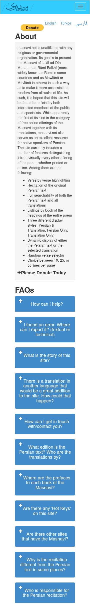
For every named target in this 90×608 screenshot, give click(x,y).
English (50, 23)
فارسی (81, 24)
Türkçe (65, 23)
